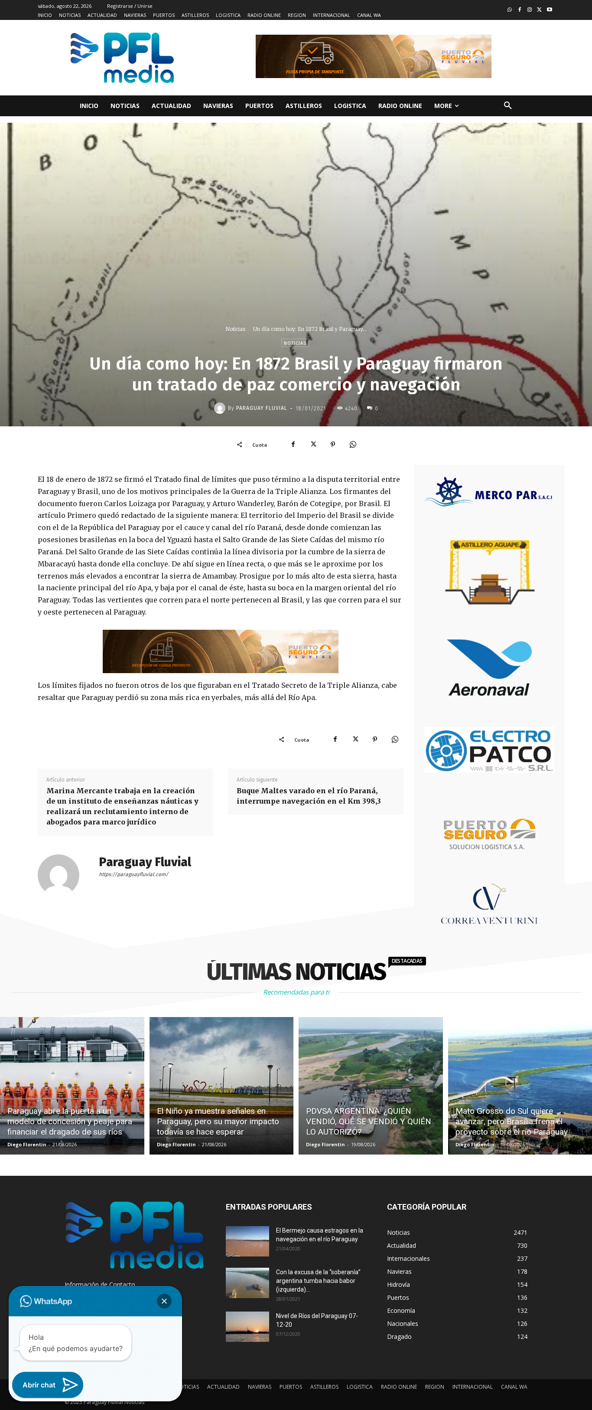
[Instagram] (530, 10)
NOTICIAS (187, 1386)
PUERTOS (291, 1386)
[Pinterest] (333, 444)
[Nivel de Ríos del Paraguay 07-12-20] (247, 1327)
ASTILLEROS (324, 1386)
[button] (508, 105)
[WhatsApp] (352, 444)
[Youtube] (549, 10)
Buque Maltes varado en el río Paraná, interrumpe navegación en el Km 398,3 (309, 795)
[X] (313, 444)
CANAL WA (514, 1386)
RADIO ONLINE (399, 1386)
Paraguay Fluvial (261, 408)
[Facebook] (520, 10)
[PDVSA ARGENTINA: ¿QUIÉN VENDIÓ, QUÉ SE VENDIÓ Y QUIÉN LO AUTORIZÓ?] (371, 1086)
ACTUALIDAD (223, 1386)
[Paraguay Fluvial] (221, 408)
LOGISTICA (360, 1386)
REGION (434, 1386)
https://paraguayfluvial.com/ (133, 874)
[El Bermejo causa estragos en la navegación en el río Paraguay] (247, 1241)
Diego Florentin (26, 1144)
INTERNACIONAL (472, 1386)
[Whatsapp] (510, 10)
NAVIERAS (259, 1386)
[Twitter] (539, 10)
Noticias (235, 329)
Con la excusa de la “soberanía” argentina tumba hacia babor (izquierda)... (318, 1281)
